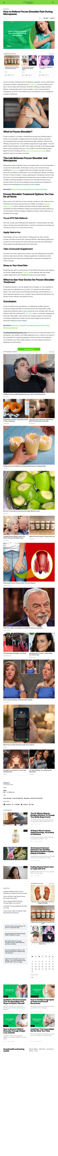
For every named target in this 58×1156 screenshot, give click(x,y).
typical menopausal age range (35, 151)
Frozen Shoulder (7, 798)
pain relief (29, 313)
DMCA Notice (42, 1049)
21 (46, 966)
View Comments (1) (29, 349)
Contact (36, 1050)
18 (35, 966)
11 (35, 964)
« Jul (32, 977)
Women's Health (34, 996)
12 (39, 964)
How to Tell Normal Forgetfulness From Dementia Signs (29, 189)
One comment (7, 18)
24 (32, 969)
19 (39, 966)
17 (32, 966)
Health (6, 9)
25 (35, 969)
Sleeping (26, 272)
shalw (4, 790)
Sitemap (31, 1050)
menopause (32, 84)
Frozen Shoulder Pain (17, 798)
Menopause (27, 798)
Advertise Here (50, 1049)
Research (15, 170)
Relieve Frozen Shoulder (37, 798)
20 (42, 966)
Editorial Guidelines (33, 1049)
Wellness (6, 996)
